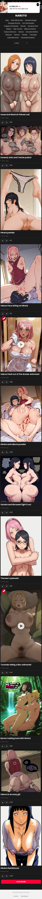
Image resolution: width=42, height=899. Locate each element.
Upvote (3, 122)
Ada (7, 20)
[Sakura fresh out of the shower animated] (21, 344)
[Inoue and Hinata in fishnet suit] (21, 82)
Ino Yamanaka (28, 23)
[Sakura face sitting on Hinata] (21, 273)
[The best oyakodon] (21, 546)
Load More (21, 882)
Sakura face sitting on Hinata (14, 305)
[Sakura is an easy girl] (21, 771)
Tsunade (33, 35)
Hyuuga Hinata (14, 23)
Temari (17, 35)
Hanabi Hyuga (31, 20)
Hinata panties (8, 232)
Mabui (8, 29)
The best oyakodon (10, 578)
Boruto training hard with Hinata (16, 738)
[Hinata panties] (21, 199)
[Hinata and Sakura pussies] (21, 414)
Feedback (24, 896)
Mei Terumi (18, 29)
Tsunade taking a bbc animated (16, 664)
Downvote (7, 122)
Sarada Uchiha (32, 32)
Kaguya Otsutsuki (11, 26)
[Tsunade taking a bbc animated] (21, 626)
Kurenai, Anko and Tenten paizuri (16, 157)
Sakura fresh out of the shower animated (20, 374)
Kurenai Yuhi (33, 26)
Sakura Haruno (10, 32)
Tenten (24, 35)
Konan (23, 26)
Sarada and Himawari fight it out (16, 504)
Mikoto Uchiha (30, 29)
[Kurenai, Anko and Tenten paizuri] (21, 140)
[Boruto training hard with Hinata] (21, 706)
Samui (21, 32)
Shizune (8, 35)
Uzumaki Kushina (28, 38)
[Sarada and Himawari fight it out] (21, 479)
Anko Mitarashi (17, 20)
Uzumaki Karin (13, 38)
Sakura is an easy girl (10, 794)
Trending (4, 318)
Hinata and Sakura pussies (13, 444)
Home (16, 896)
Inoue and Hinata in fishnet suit (15, 114)
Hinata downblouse (10, 868)
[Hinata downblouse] (21, 836)
